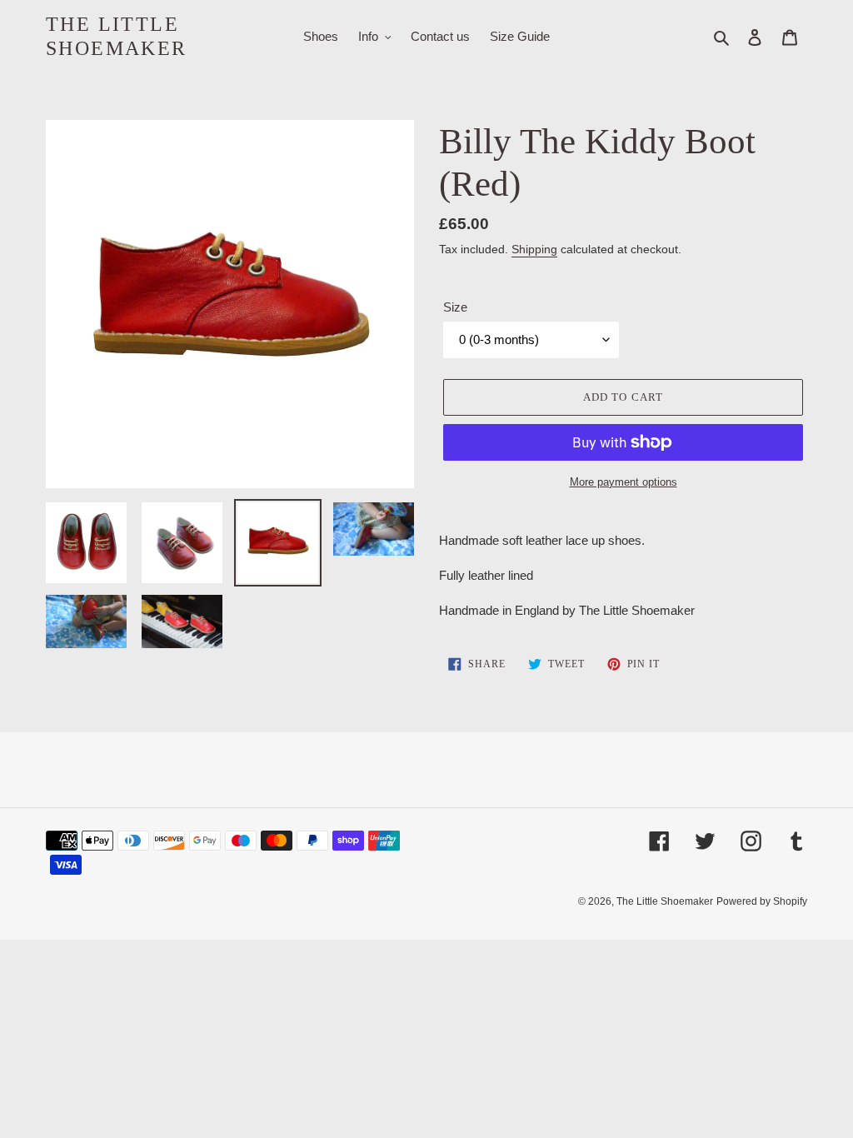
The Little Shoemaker (116, 36)
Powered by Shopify (761, 901)
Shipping (534, 249)
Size (455, 307)
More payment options (623, 482)
